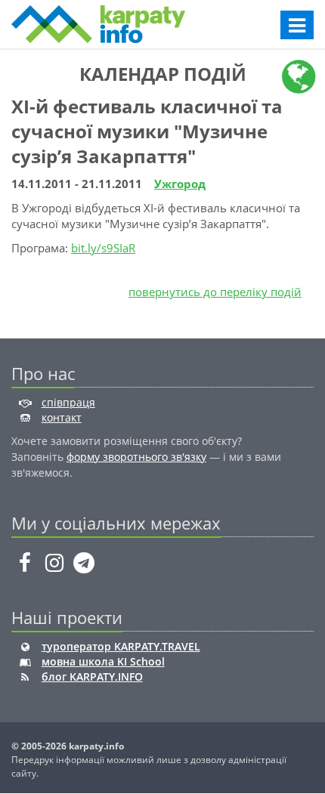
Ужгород (180, 183)
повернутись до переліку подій (215, 291)
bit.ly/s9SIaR (103, 247)
